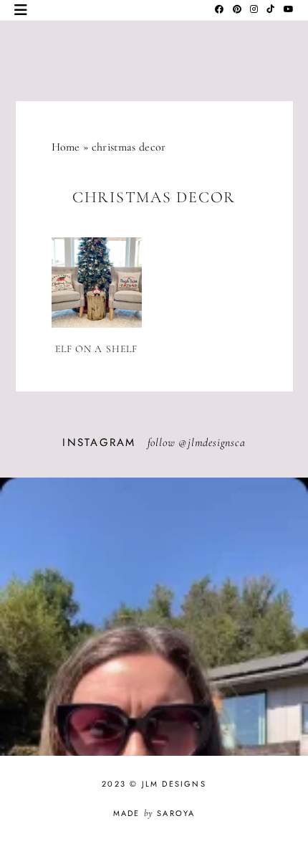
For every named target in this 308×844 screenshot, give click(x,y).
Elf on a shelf (96, 349)
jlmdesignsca (217, 442)
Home (66, 147)
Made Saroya (154, 813)
